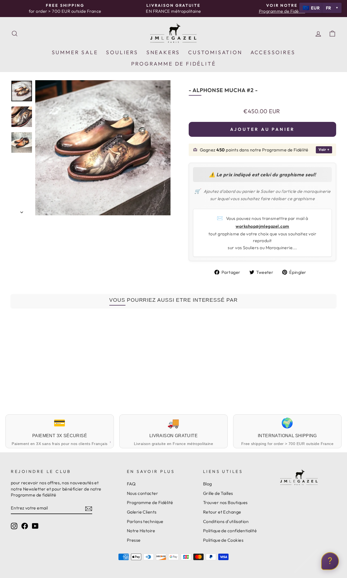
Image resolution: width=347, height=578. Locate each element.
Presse (134, 540)
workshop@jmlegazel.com (262, 226)
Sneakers (163, 52)
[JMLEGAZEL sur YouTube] (35, 525)
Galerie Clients (142, 512)
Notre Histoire (141, 530)
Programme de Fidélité (150, 502)
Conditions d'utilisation (226, 521)
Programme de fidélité (173, 63)
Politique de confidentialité (230, 530)
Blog (207, 483)
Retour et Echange (222, 512)
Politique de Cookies (223, 540)
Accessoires (272, 52)
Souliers (122, 52)
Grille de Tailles (218, 493)
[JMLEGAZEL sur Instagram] (14, 525)
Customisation (215, 52)
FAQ (131, 483)
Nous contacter (142, 493)
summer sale (75, 52)
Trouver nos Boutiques (225, 502)
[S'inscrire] (88, 508)
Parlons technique (145, 521)
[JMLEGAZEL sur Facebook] (24, 525)
